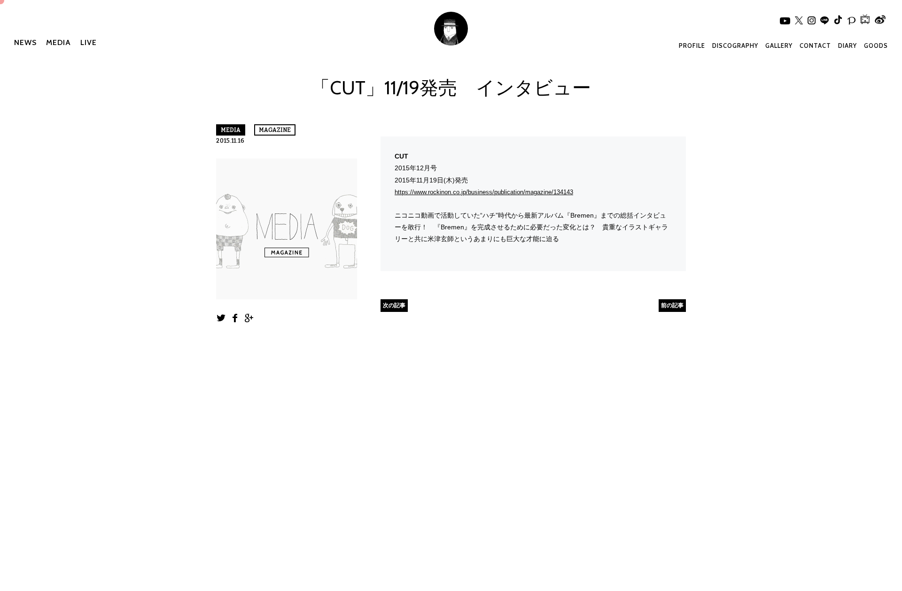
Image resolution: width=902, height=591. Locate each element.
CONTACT (815, 45)
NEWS (25, 42)
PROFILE (692, 45)
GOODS (876, 45)
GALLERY (779, 45)
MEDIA (58, 42)
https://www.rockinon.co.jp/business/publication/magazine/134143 (484, 192)
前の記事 (672, 305)
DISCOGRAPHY (735, 45)
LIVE (88, 42)
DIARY (847, 45)
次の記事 (394, 305)
